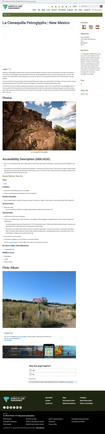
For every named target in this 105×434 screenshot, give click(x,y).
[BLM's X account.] (48, 5)
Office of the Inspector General (35, 421)
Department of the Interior (26, 415)
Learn (48, 10)
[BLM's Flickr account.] (63, 5)
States (80, 10)
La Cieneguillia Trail (9, 249)
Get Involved (62, 10)
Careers (47, 400)
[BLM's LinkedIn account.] (66, 6)
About (43, 10)
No (33, 374)
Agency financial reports (56, 419)
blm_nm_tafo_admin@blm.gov (12, 338)
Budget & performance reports (35, 424)
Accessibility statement (10, 421)
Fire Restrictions (97, 10)
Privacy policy (53, 424)
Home (34, 10)
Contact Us (87, 10)
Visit (39, 10)
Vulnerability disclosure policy (80, 419)
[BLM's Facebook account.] (55, 6)
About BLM (48, 397)
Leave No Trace (13, 242)
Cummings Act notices (78, 421)
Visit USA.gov (40, 428)
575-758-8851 (8, 340)
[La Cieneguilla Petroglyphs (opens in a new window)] (39, 299)
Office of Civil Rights (86, 403)
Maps (64, 397)
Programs (70, 10)
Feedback (83, 397)
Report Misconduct (86, 400)
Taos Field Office (21, 336)
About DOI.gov (7, 419)
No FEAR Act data (31, 419)
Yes (33, 370)
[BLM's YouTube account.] (52, 6)
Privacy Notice (32, 378)
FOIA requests (7, 424)
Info (76, 10)
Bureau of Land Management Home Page (15, 7)
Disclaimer (52, 421)
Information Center (69, 400)
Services (54, 10)
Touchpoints (68, 382)
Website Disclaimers (69, 403)
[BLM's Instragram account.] (59, 6)
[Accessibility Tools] (70, 6)
